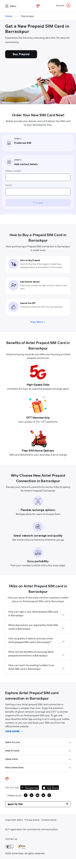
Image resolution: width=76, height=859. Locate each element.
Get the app (12, 787)
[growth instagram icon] (49, 795)
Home (8, 16)
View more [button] (12, 731)
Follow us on (15, 795)
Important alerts (14, 819)
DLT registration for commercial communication (31, 829)
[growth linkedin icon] (31, 795)
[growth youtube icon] (37, 795)
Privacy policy (32, 819)
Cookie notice (48, 819)
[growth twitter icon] (43, 795)
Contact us (11, 838)
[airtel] (38, 6)
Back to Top (15, 804)
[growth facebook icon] (25, 795)
